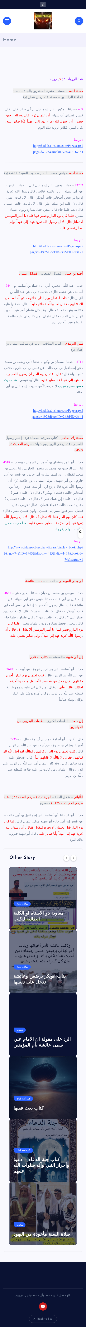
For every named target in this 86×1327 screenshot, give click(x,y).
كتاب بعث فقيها (29, 1108)
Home (9, 40)
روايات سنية (22, 904)
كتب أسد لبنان (23, 1099)
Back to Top (45, 1319)
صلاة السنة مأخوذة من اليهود (42, 1234)
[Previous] (66, 858)
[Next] (73, 858)
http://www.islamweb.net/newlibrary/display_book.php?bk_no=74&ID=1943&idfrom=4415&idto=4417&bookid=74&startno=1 (43, 553)
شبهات (20, 1030)
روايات (20, 1225)
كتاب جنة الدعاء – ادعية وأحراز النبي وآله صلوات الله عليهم (41, 1165)
